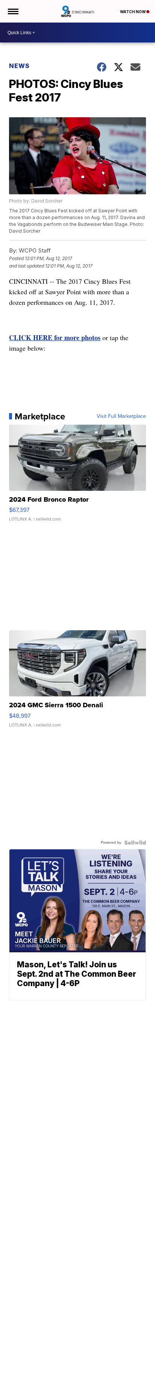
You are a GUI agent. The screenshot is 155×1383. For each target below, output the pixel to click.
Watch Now (133, 11)
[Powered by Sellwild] (135, 842)
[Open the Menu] (13, 11)
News (19, 66)
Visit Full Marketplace (121, 416)
